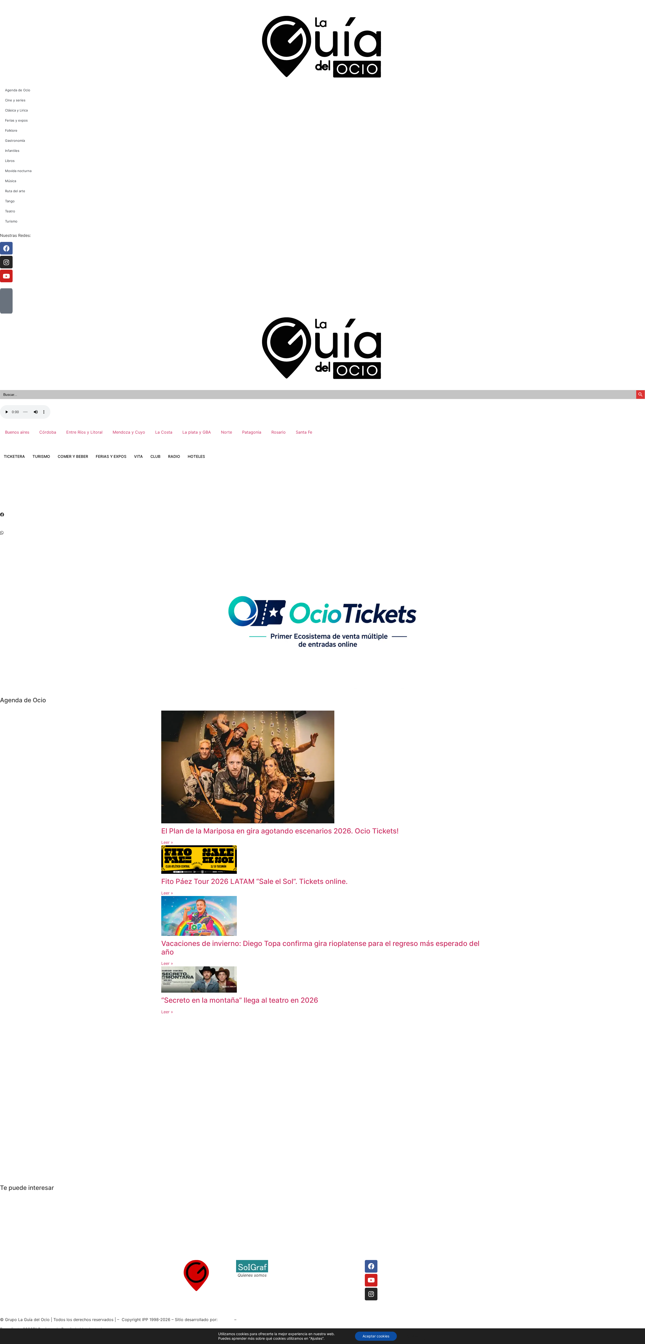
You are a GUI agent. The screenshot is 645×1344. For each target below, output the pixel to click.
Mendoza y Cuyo (129, 432)
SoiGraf (226, 1319)
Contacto (282, 1263)
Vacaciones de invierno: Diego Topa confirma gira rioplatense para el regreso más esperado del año (320, 947)
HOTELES (196, 456)
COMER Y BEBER (73, 456)
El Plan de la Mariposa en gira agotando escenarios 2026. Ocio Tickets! (280, 831)
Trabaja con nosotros (293, 1275)
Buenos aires (17, 432)
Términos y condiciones (295, 1269)
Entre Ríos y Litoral (84, 432)
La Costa (163, 432)
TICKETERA (14, 456)
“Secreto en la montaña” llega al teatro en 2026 (239, 1000)
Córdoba (47, 432)
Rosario (278, 432)
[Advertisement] (91, 492)
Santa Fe (304, 432)
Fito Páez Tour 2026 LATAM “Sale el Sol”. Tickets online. (254, 881)
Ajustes (412, 1336)
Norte (226, 432)
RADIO (174, 456)
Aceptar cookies (376, 1336)
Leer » (167, 842)
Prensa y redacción (341, 1263)
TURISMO (41, 456)
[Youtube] (371, 1280)
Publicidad (333, 1275)
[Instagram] (371, 1294)
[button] (322, 515)
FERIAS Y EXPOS (111, 456)
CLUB (155, 456)
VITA (138, 456)
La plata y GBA (196, 432)
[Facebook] (371, 1266)
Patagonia (251, 432)
